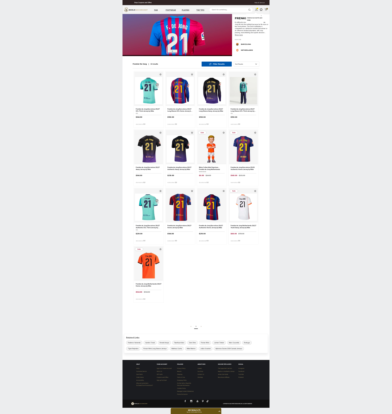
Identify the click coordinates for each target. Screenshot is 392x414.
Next (201, 327)
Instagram (241, 368)
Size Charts (139, 374)
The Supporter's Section (225, 368)
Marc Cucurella (234, 343)
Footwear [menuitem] (171, 10)
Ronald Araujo (164, 343)
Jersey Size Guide (223, 374)
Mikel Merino (191, 348)
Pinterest (241, 377)
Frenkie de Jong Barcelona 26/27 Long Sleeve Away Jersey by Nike (211, 110)
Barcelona (246, 44)
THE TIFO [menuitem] (200, 10)
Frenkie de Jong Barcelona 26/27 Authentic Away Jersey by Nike (179, 168)
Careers (200, 368)
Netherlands (247, 50)
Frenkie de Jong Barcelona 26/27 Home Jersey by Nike (179, 226)
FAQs (138, 368)
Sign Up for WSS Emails (143, 2)
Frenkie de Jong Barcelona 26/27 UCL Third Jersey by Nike (148, 110)
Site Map (200, 377)
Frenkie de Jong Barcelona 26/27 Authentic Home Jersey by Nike (211, 226)
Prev (191, 327)
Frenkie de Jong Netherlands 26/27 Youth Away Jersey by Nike (243, 226)
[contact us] (139, 405)
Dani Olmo (192, 343)
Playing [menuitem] (185, 10)
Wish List (159, 371)
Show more (239, 35)
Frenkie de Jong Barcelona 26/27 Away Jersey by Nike (148, 168)
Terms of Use (181, 377)
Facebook (241, 371)
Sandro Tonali (150, 343)
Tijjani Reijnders (133, 348)
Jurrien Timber (219, 343)
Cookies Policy (181, 388)
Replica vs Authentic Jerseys (226, 371)
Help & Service (259, 3)
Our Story (200, 371)
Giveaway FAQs (182, 380)
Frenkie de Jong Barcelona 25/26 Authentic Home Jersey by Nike (243, 168)
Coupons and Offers (162, 377)
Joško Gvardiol (205, 348)
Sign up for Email (162, 380)
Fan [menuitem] (156, 10)
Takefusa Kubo (179, 343)
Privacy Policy (181, 368)
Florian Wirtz (205, 343)
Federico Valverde (134, 343)
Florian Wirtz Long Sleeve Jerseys (155, 348)
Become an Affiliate (223, 377)
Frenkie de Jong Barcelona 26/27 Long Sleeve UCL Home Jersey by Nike (179, 110)
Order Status (140, 377)
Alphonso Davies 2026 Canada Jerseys (228, 348)
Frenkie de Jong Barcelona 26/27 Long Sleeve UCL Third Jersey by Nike (243, 110)
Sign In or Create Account (164, 368)
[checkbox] (160, 74)
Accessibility (140, 380)
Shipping (179, 374)
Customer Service (141, 371)
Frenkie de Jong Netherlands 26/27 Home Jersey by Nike (148, 285)
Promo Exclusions (182, 394)
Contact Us (201, 374)
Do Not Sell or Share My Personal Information (184, 384)
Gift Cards (160, 374)
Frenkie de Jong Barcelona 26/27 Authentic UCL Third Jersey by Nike (148, 227)
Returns (179, 371)
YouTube (241, 374)
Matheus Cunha (177, 348)
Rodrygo (247, 343)
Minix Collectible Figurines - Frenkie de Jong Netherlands (209, 168)
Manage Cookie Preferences (185, 391)
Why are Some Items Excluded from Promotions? (144, 384)
